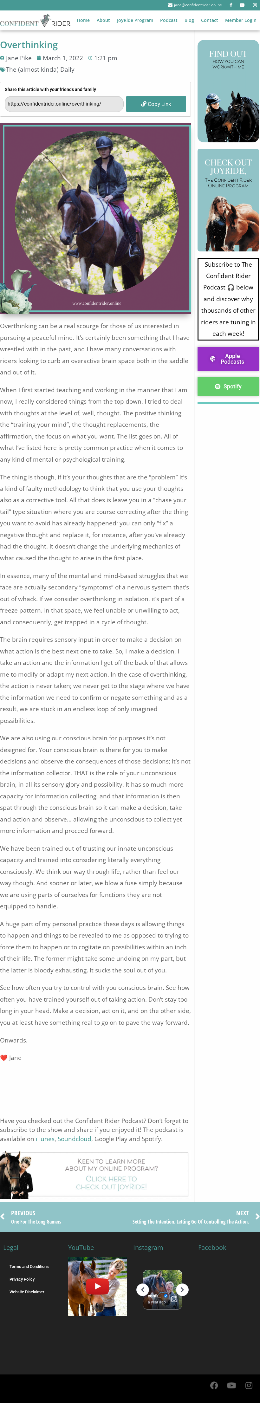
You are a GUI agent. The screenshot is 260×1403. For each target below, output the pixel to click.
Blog (189, 20)
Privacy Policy (22, 1279)
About (103, 20)
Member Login (241, 20)
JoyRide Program (135, 20)
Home (83, 20)
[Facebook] (214, 1385)
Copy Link (158, 104)
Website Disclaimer (27, 1291)
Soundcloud (74, 1138)
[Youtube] (231, 1385)
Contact (209, 20)
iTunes (45, 1138)
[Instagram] (249, 1385)
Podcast (169, 20)
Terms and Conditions (29, 1266)
